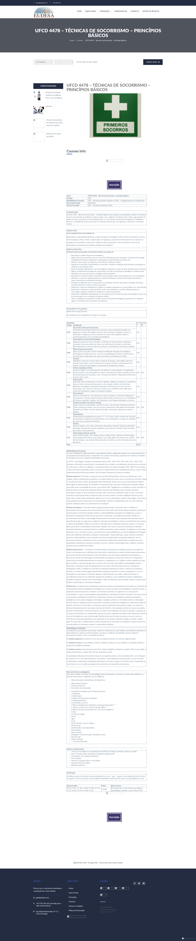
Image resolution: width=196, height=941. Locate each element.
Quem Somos (90, 11)
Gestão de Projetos (150, 11)
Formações (104, 11)
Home (79, 11)
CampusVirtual (120, 11)
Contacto (135, 11)
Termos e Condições (76, 906)
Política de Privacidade (77, 910)
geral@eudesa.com (42, 898)
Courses (79, 40)
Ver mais (102, 901)
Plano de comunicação (108, 909)
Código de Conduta (107, 912)
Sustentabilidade (106, 907)
